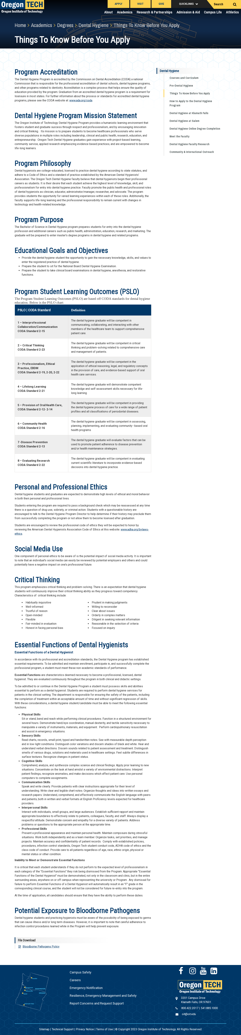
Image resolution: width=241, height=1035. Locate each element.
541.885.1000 (209, 1008)
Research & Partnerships (154, 12)
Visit (140, 3)
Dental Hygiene (169, 71)
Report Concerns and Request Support (97, 1003)
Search (218, 4)
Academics (124, 12)
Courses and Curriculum (184, 78)
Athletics (232, 12)
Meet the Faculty (179, 136)
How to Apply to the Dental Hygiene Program (191, 103)
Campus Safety (80, 972)
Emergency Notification (86, 988)
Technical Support (63, 1029)
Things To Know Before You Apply (190, 93)
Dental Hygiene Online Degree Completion (195, 128)
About (108, 12)
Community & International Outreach (192, 152)
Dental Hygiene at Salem (184, 121)
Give (161, 3)
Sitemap (44, 1029)
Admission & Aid (188, 12)
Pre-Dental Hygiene (181, 85)
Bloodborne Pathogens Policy (41, 946)
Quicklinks (186, 3)
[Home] (200, 986)
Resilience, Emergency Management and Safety (103, 995)
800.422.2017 (189, 1008)
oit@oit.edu (189, 1014)
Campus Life (213, 12)
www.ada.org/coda (80, 100)
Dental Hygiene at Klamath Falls (189, 113)
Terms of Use (104, 1029)
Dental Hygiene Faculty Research (189, 144)
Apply (118, 3)
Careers (75, 980)
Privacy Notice (85, 1029)
